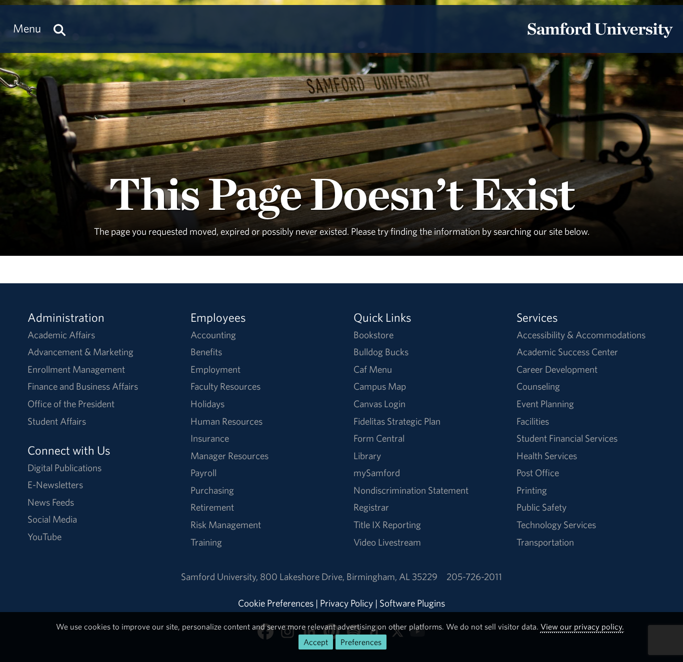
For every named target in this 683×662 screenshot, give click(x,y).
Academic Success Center (567, 352)
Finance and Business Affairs (83, 386)
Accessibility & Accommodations (581, 335)
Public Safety (541, 507)
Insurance (209, 438)
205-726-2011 (474, 577)
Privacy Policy (346, 603)
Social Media (52, 519)
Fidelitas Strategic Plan (397, 421)
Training (206, 542)
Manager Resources (229, 456)
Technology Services (556, 525)
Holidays (207, 404)
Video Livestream (387, 542)
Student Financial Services (567, 438)
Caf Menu (373, 369)
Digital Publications (65, 468)
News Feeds (51, 502)
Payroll (203, 473)
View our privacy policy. (582, 627)
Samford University (220, 577)
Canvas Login (380, 404)
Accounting (213, 335)
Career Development (557, 369)
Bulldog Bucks (381, 352)
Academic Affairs (61, 335)
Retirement (212, 507)
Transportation (545, 542)
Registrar (371, 507)
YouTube (45, 537)
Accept (316, 642)
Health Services (546, 456)
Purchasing (212, 490)
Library (367, 456)
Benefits (206, 352)
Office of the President (71, 404)
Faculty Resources (225, 386)
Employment (215, 369)
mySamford (377, 473)
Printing (531, 490)
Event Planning (545, 404)
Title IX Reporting (387, 525)
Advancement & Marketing (81, 352)
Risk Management (225, 525)
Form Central (379, 438)
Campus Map (380, 386)
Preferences (361, 642)
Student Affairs (57, 421)
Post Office (537, 473)
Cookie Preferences (276, 603)
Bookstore (374, 335)
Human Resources (226, 421)
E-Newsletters (55, 485)
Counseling (538, 386)
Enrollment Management (76, 369)
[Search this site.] (59, 28)
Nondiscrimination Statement (411, 490)
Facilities (532, 421)
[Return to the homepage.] (600, 38)
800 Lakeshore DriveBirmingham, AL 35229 (349, 577)
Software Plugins (412, 603)
